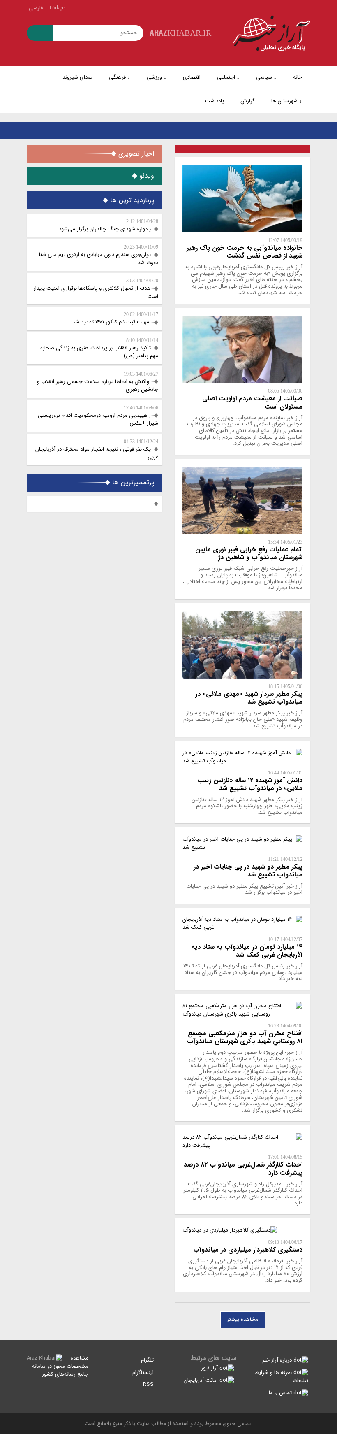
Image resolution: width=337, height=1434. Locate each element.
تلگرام (148, 1360)
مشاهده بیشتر (243, 1319)
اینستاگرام (143, 1372)
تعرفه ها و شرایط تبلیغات (281, 1376)
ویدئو (145, 176)
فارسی (36, 8)
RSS (149, 1384)
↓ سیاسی (266, 77)
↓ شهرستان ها (286, 101)
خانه (297, 77)
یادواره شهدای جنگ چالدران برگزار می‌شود (108, 225)
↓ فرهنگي (119, 77)
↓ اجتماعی (228, 77)
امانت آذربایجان (201, 1380)
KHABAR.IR (180, 32)
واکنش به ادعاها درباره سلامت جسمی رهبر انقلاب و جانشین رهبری (97, 382)
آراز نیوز (210, 1368)
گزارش (247, 101)
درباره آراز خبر (277, 1360)
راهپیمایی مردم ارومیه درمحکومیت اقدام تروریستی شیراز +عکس (98, 416)
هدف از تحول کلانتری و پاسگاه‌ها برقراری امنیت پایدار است (95, 289)
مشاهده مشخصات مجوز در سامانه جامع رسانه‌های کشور (60, 1366)
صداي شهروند (77, 77)
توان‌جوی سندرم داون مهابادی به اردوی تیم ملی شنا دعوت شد (98, 255)
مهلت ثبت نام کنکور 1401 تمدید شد (115, 318)
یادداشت (214, 101)
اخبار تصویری (135, 154)
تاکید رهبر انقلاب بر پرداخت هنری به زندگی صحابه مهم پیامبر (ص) (99, 348)
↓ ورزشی (156, 77)
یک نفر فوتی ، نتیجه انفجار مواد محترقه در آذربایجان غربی (96, 450)
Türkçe (56, 8)
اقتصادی (192, 77)
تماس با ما (281, 1392)
